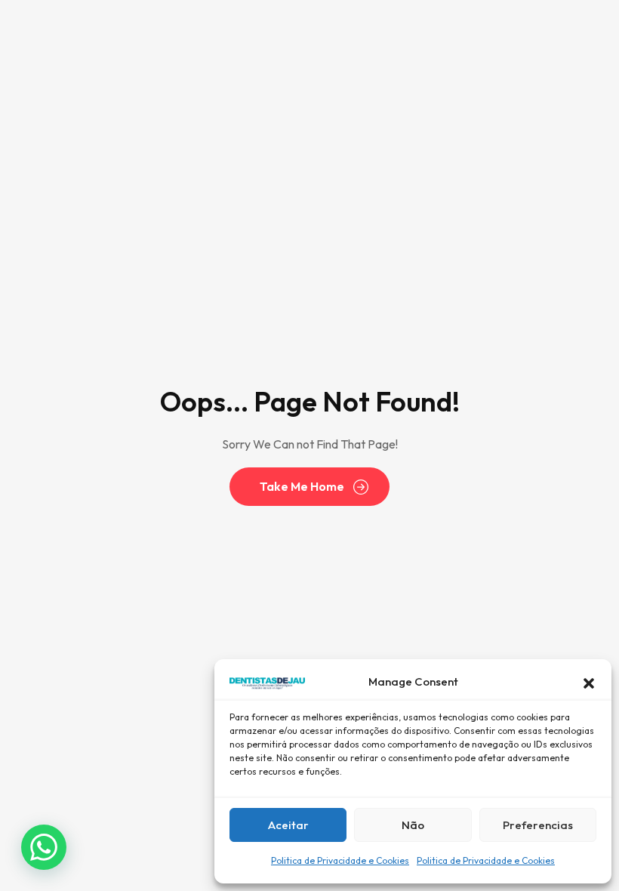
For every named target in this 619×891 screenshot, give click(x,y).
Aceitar (288, 825)
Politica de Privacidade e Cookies (340, 860)
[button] (588, 681)
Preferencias (538, 825)
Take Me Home (302, 486)
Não (413, 825)
